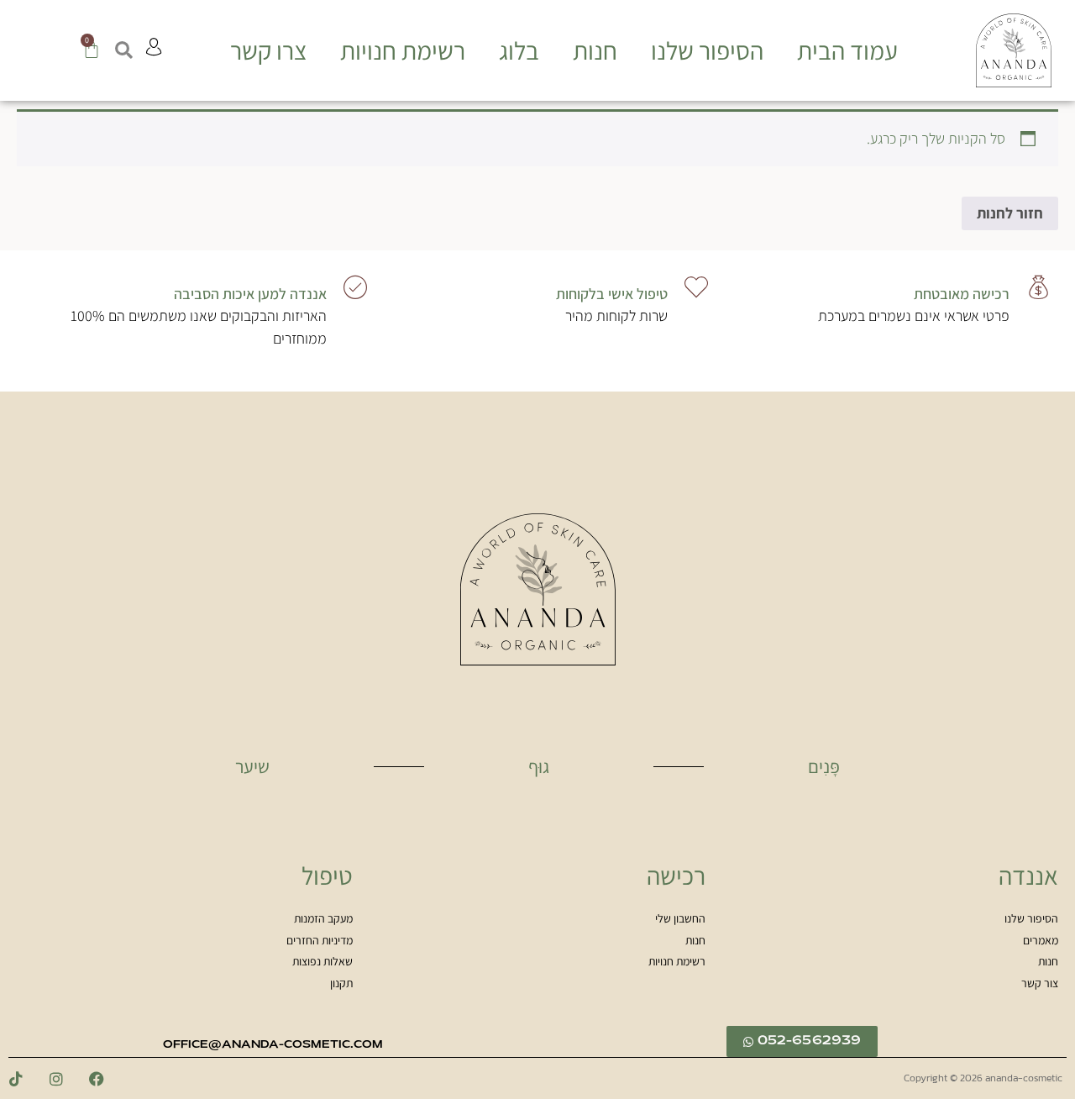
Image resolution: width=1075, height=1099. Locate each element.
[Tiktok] (16, 1078)
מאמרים (1040, 941)
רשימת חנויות (402, 50)
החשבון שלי (680, 919)
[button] (123, 51)
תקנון (341, 984)
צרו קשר (268, 50)
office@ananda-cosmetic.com (273, 1045)
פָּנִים (824, 766)
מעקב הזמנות (323, 919)
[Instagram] (56, 1078)
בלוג (519, 50)
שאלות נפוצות (322, 962)
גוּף (538, 766)
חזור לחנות (1010, 213)
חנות (595, 50)
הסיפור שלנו (707, 50)
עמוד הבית (847, 50)
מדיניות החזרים (319, 941)
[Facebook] (96, 1078)
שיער (252, 766)
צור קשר (1039, 984)
